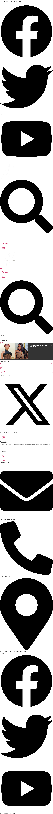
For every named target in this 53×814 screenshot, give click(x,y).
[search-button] (1, 237)
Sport (3, 245)
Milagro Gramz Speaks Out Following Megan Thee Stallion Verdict (40, 346)
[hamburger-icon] (1, 239)
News (3, 242)
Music (3, 244)
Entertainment (5, 243)
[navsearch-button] (26, 233)
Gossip (3, 247)
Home (3, 240)
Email (1, 373)
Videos (3, 248)
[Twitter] (27, 430)
